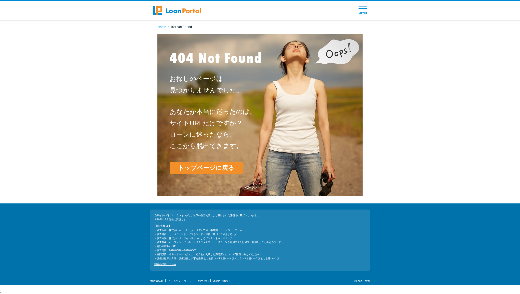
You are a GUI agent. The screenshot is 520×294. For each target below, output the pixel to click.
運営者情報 (157, 280)
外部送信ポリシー (223, 280)
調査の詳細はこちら (165, 264)
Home (161, 27)
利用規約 (203, 280)
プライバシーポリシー (181, 280)
